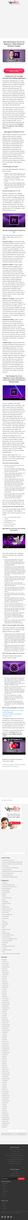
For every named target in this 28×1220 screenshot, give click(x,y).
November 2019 (5, 1004)
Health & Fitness (5, 907)
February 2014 (5, 1114)
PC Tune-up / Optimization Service (9, 938)
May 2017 (4, 1060)
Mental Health (5, 923)
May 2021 (4, 978)
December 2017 (5, 1047)
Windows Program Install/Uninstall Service (11, 953)
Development (5, 901)
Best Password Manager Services (9, 886)
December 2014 (5, 1095)
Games (4, 905)
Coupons (4, 896)
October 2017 (5, 1050)
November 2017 (5, 1048)
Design (4, 899)
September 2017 (6, 1052)
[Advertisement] (14, 21)
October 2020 (5, 987)
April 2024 (4, 961)
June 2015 (4, 1084)
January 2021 (5, 985)
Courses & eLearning (7, 897)
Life (3, 920)
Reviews (4, 944)
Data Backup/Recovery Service (15, 1161)
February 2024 (5, 963)
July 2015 (4, 1082)
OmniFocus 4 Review (7, 869)
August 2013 (5, 1125)
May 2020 (4, 993)
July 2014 (4, 1104)
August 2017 (5, 1054)
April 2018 (4, 1039)
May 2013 (4, 1127)
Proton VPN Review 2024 (7, 873)
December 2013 (5, 1117)
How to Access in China (7, 909)
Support (6, 1212)
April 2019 (4, 1017)
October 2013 (5, 1121)
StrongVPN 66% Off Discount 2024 (9, 877)
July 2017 (4, 1056)
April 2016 (4, 1065)
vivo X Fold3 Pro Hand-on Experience (10, 867)
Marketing (4, 922)
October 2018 (5, 1028)
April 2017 (4, 1061)
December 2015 (5, 1073)
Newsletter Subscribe (15, 1175)
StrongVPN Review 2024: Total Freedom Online (12, 871)
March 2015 (5, 1089)
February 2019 (5, 1020)
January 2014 (5, 1115)
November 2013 (5, 1119)
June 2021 (4, 976)
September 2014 (6, 1101)
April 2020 (4, 994)
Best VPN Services (6, 892)
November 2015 (5, 1074)
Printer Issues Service (15, 1157)
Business (4, 894)
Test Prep (4, 948)
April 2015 (4, 1087)
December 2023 (5, 967)
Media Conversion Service (15, 1163)
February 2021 (5, 983)
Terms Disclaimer (17, 1212)
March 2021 (5, 981)
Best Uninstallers (6, 890)
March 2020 (5, 996)
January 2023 (5, 974)
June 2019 (4, 1013)
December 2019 (5, 1002)
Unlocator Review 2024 (7, 875)
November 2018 (5, 1026)
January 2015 (5, 1093)
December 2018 (5, 1024)
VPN (3, 951)
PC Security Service (6, 936)
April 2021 (4, 980)
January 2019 (5, 1022)
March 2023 (5, 970)
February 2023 (5, 972)
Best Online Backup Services (8, 884)
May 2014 (4, 1108)
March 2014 (5, 1112)
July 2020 (4, 989)
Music (3, 927)
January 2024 (5, 965)
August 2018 (5, 1032)
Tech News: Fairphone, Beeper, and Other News (12, 862)
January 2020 (5, 1000)
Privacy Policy (11, 1212)
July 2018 (4, 1034)
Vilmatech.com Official (7, 949)
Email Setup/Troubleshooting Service (15, 1159)
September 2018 (6, 1030)
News (3, 931)
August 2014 (5, 1102)
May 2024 (4, 959)
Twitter (4, 1204)
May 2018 (4, 1037)
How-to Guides (5, 912)
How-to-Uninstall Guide (7, 914)
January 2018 (5, 1045)
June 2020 (4, 991)
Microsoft (4, 925)
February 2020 (5, 998)
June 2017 (4, 1058)
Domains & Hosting (6, 903)
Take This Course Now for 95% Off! (14, 70)
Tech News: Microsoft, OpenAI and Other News (12, 864)
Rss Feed (5, 1208)
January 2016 (5, 1071)
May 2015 (4, 1086)
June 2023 (4, 968)
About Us (5, 1206)
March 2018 (5, 1041)
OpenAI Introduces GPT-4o (8, 860)
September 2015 (6, 1078)
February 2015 (5, 1091)
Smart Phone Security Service (8, 946)
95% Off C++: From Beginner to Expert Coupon (12, 764)
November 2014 (5, 1097)
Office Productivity (6, 933)
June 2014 (4, 1106)
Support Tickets (15, 1173)
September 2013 (6, 1123)
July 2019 (4, 1011)
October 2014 (5, 1099)
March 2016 (5, 1067)
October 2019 (5, 1006)
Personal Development (7, 940)
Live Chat (15, 1171)
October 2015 (5, 1076)
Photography (5, 942)
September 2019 (6, 1007)
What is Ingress (5, 865)
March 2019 (5, 1019)
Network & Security (6, 929)
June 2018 (4, 1035)
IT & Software (5, 918)
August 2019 (5, 1009)
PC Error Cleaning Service (8, 935)
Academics (4, 883)
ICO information (5, 916)
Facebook (5, 1202)
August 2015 (5, 1080)
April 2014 (4, 1110)
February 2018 (5, 1043)
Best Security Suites (6, 888)
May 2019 (4, 1015)
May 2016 (4, 1063)
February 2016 (5, 1069)
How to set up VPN (6, 910)
